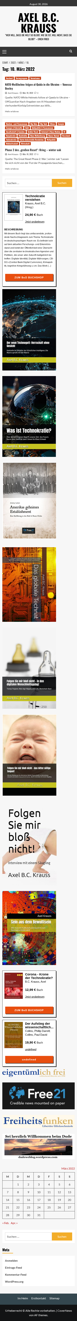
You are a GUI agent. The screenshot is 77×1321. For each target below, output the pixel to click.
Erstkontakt (38, 1298)
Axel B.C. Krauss (38, 22)
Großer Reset (33, 131)
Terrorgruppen (21, 78)
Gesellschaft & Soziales (15, 131)
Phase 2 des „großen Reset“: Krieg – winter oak (33, 150)
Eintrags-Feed (13, 1267)
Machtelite (23, 135)
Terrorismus (35, 78)
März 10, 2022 (28, 92)
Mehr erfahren (12, 111)
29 (18, 1215)
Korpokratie (11, 135)
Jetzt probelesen (34, 221)
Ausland (9, 78)
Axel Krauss (13, 93)
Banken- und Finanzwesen (16, 123)
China (52, 123)
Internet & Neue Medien (51, 131)
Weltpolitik (51, 139)
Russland (66, 135)
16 (28, 1199)
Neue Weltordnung (37, 135)
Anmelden (11, 1260)
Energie (61, 123)
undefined (30, 1049)
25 (49, 1207)
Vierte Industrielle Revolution (32, 139)
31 (38, 1215)
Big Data (33, 123)
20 (69, 1199)
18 (49, 1199)
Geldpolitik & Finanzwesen (42, 127)
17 (38, 1199)
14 (7, 1199)
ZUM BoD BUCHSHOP (29, 277)
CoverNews (64, 1310)
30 (28, 1215)
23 (28, 1207)
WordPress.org (14, 1281)
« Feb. (5, 1223)
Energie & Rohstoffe (14, 127)
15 (18, 1199)
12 (59, 1192)
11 (49, 1192)
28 (7, 1215)
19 (59, 1199)
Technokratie (11, 139)
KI (64, 131)
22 (18, 1207)
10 (38, 1192)
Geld (27, 127)
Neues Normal (53, 135)
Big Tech (43, 123)
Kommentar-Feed (16, 1274)
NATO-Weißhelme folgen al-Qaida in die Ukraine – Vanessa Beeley (38, 86)
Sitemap (54, 1298)
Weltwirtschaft (12, 143)
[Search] (71, 51)
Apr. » (14, 1223)
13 (69, 1192)
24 (38, 1207)
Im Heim (23, 1298)
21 (7, 1207)
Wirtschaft (25, 143)
